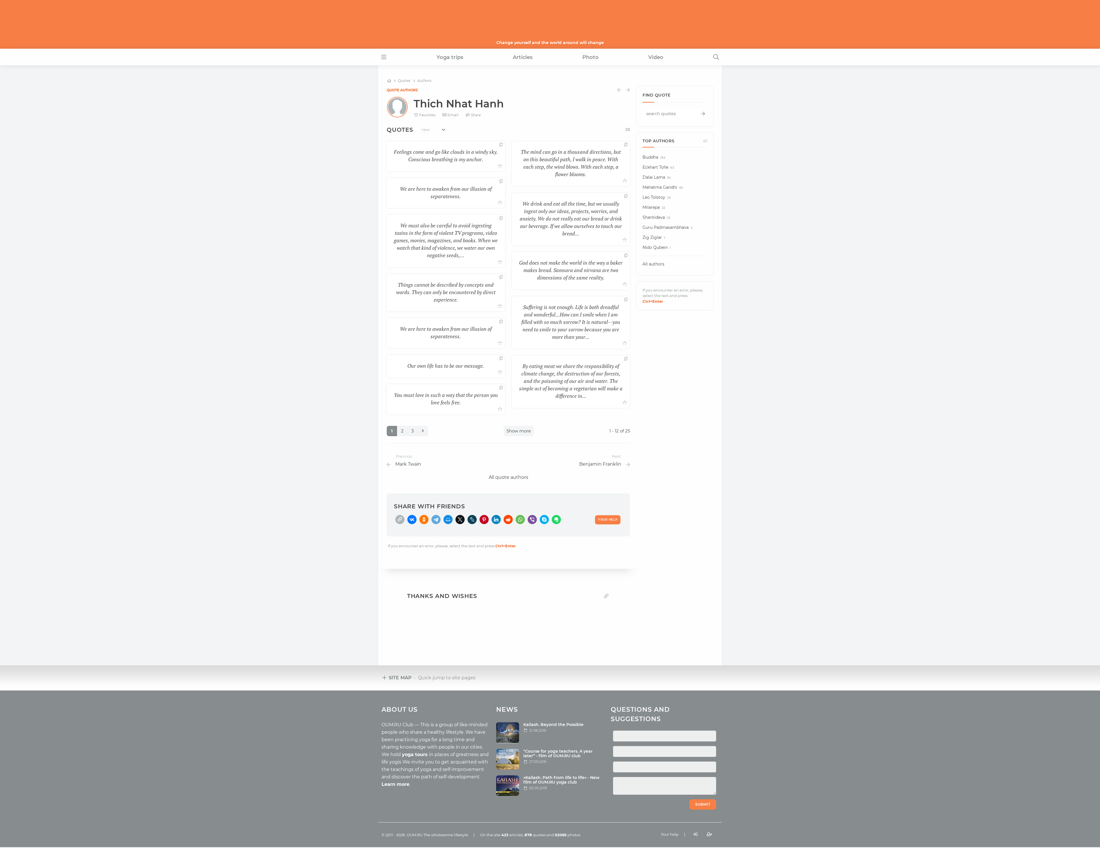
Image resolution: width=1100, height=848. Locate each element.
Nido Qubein (657, 247)
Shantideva (656, 217)
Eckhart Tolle (658, 167)
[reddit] (508, 519)
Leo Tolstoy (657, 197)
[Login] (695, 834)
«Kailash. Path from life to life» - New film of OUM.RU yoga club (561, 780)
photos (567, 835)
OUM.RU (415, 835)
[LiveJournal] (472, 519)
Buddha (654, 157)
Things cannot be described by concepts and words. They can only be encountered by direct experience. (446, 292)
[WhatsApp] (520, 519)
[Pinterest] (484, 519)
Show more (518, 431)
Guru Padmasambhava (667, 227)
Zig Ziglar (654, 237)
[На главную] (389, 80)
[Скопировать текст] (501, 145)
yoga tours (415, 754)
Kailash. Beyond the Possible (553, 724)
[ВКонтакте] (412, 519)
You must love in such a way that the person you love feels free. (446, 398)
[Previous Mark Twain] (619, 90)
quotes (535, 835)
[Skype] (544, 519)
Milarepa (654, 207)
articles (512, 835)
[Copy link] (606, 596)
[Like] (500, 166)
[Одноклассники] (424, 519)
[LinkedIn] (496, 519)
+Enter (505, 546)
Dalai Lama (657, 177)
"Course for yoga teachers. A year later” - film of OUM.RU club (558, 754)
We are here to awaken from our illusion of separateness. (446, 192)
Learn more (395, 784)
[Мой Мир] (448, 519)
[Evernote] (556, 519)
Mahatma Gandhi (663, 187)
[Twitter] (460, 519)
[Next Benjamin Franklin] (628, 90)
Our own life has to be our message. (445, 365)
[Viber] (532, 519)
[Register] (709, 834)
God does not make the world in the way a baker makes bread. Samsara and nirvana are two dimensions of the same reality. (570, 270)
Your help (670, 834)
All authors (653, 264)
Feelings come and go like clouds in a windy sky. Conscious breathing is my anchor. (446, 155)
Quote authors (402, 90)
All (705, 141)
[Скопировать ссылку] (399, 519)
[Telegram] (436, 519)
